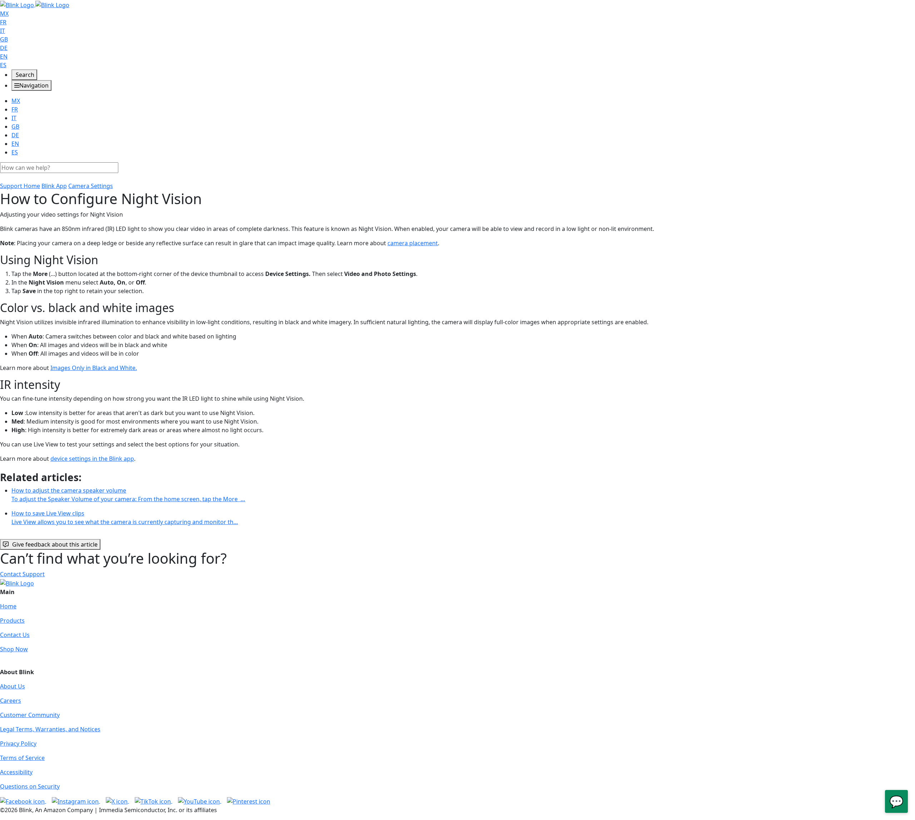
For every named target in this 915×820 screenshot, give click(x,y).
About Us (12, 686)
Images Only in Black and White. (93, 368)
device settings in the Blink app (92, 459)
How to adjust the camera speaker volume (128, 494)
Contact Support (22, 574)
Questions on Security (30, 786)
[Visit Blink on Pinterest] (248, 801)
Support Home (20, 186)
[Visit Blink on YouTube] (199, 801)
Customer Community (30, 715)
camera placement (412, 243)
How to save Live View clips (124, 517)
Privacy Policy (18, 743)
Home (8, 606)
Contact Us (15, 635)
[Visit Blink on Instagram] (76, 801)
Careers (10, 701)
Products (12, 620)
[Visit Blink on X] (117, 801)
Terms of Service (22, 758)
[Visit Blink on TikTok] (153, 801)
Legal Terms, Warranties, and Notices (50, 729)
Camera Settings (90, 186)
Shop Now (14, 649)
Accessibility (16, 772)
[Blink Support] (34, 4)
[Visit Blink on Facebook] (23, 801)
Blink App (54, 186)
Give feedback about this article (55, 544)
